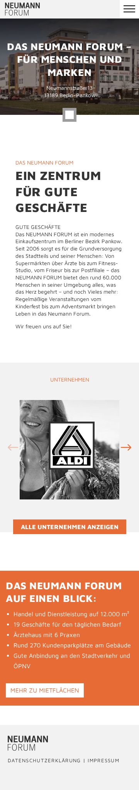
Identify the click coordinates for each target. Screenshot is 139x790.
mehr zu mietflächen (44, 690)
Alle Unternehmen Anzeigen (70, 526)
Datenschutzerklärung (44, 760)
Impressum (103, 760)
